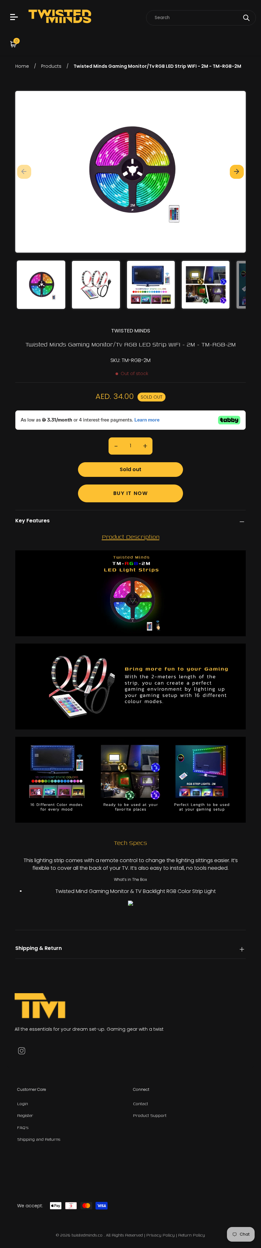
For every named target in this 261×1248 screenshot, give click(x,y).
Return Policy (191, 1235)
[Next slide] (237, 172)
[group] (41, 285)
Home (22, 66)
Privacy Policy (160, 1235)
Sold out (130, 469)
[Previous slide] (24, 172)
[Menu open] (15, 18)
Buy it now (130, 493)
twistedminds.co (88, 1235)
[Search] (246, 17)
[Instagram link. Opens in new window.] (22, 1051)
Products (51, 66)
